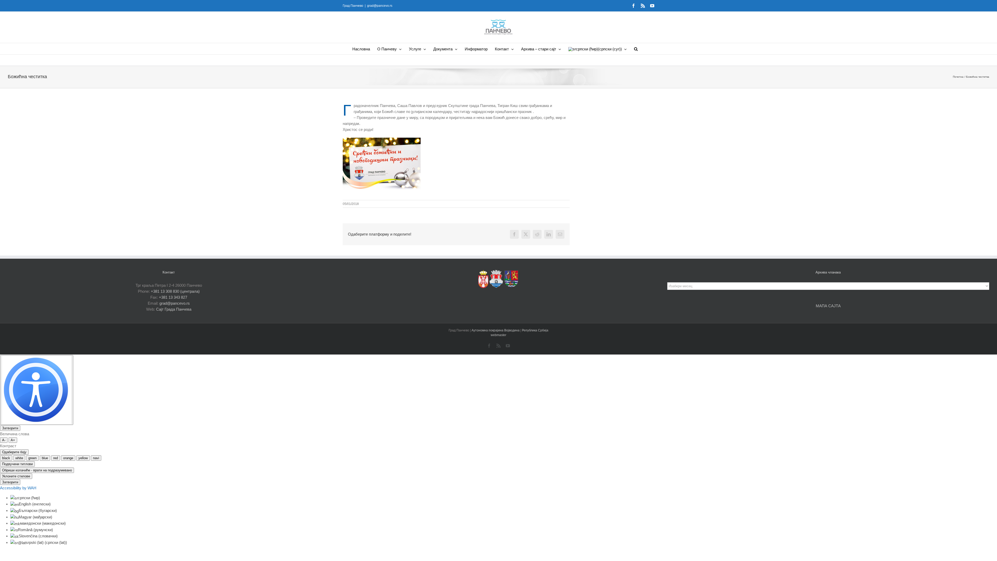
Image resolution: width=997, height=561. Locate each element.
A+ (13, 440)
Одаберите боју (14, 452)
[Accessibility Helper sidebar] (36, 390)
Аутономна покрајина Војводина (495, 330)
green (32, 458)
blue (45, 458)
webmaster (498, 335)
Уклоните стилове (16, 476)
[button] (636, 48)
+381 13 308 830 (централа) (175, 291)
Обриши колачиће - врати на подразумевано (37, 470)
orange (68, 458)
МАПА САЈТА (828, 306)
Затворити (10, 428)
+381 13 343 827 (173, 297)
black (6, 458)
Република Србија (535, 330)
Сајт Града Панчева (173, 309)
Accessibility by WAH (18, 488)
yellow (83, 458)
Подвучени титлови (17, 464)
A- (3, 440)
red (55, 458)
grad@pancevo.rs (379, 6)
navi (96, 458)
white (19, 458)
